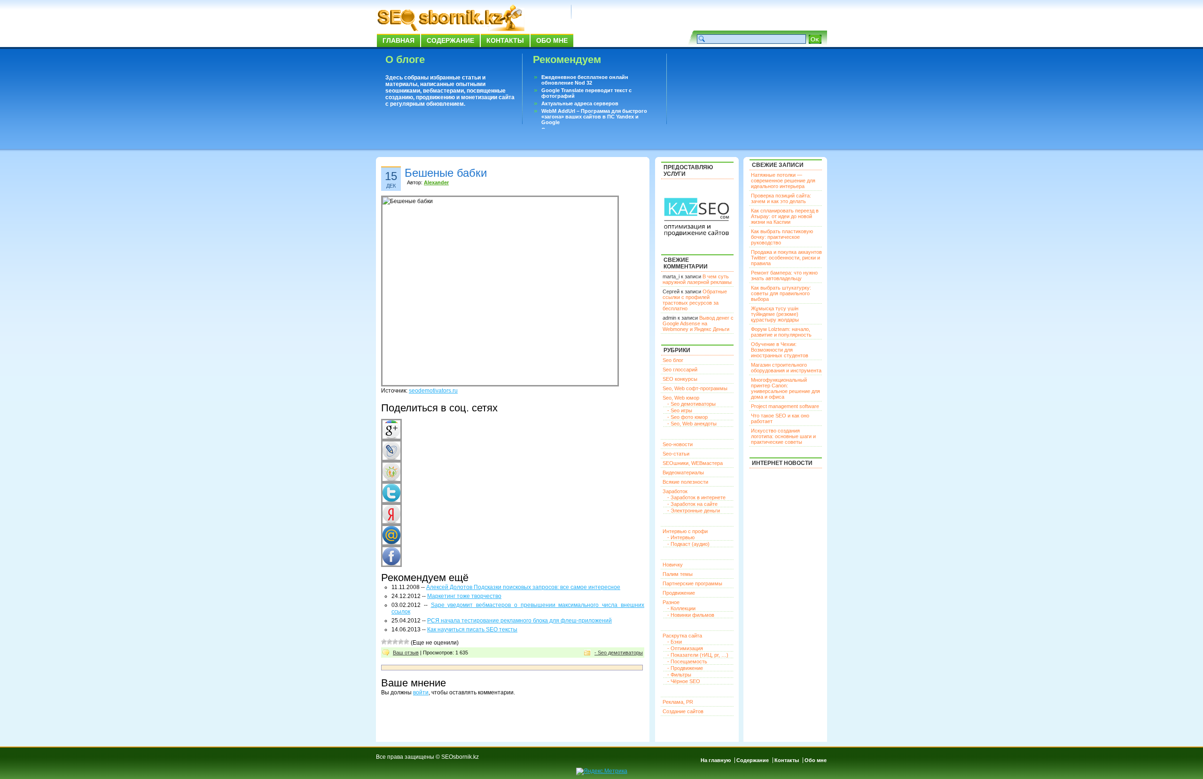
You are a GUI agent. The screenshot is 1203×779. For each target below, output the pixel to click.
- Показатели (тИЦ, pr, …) (697, 655)
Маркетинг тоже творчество (464, 596)
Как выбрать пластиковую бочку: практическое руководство (782, 236)
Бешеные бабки (446, 172)
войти (421, 692)
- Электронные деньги (693, 510)
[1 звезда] (384, 642)
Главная (398, 40)
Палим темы (678, 574)
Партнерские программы (692, 583)
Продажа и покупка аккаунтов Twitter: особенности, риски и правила (786, 257)
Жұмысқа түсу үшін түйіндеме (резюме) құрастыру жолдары (775, 314)
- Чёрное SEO (683, 681)
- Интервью (681, 537)
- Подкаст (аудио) (688, 544)
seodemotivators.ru (433, 390)
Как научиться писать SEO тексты (472, 629)
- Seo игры (679, 410)
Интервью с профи (685, 531)
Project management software (785, 406)
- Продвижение (685, 668)
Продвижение (679, 593)
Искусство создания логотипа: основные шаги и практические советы (783, 436)
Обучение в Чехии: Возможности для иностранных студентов (779, 349)
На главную (716, 760)
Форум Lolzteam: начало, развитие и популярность (781, 332)
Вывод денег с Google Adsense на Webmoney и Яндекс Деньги (698, 323)
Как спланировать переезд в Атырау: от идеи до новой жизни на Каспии (785, 216)
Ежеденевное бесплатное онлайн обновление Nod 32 (584, 80)
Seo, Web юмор (681, 398)
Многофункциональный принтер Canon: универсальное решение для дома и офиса (785, 388)
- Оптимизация (685, 648)
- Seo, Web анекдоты (692, 423)
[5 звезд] (406, 642)
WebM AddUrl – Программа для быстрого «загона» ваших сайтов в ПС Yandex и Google (594, 116)
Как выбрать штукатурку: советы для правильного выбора (781, 293)
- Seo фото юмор (687, 417)
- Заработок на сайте (692, 504)
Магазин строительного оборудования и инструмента (786, 367)
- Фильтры (679, 674)
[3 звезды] (395, 642)
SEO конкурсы (680, 379)
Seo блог (673, 360)
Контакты (505, 40)
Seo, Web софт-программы (695, 388)
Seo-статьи (676, 453)
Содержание (450, 40)
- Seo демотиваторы (618, 652)
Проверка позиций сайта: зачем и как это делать (781, 198)
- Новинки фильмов (690, 615)
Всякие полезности (685, 482)
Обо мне (552, 40)
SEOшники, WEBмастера (693, 463)
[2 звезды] (389, 642)
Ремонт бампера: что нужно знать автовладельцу (784, 275)
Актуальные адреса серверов (579, 103)
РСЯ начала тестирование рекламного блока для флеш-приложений (519, 620)
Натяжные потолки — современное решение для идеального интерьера (783, 180)
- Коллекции (681, 608)
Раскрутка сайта (682, 635)
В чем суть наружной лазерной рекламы (697, 279)
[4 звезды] (401, 642)
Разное (671, 602)
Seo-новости (678, 444)
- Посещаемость (687, 661)
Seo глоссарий (680, 369)
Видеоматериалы (683, 472)
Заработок (675, 491)
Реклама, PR (678, 702)
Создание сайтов (683, 711)
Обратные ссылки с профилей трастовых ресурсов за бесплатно (695, 300)
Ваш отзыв (406, 652)
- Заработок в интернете (696, 497)
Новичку (673, 564)
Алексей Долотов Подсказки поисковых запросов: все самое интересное (523, 587)
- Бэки (674, 642)
